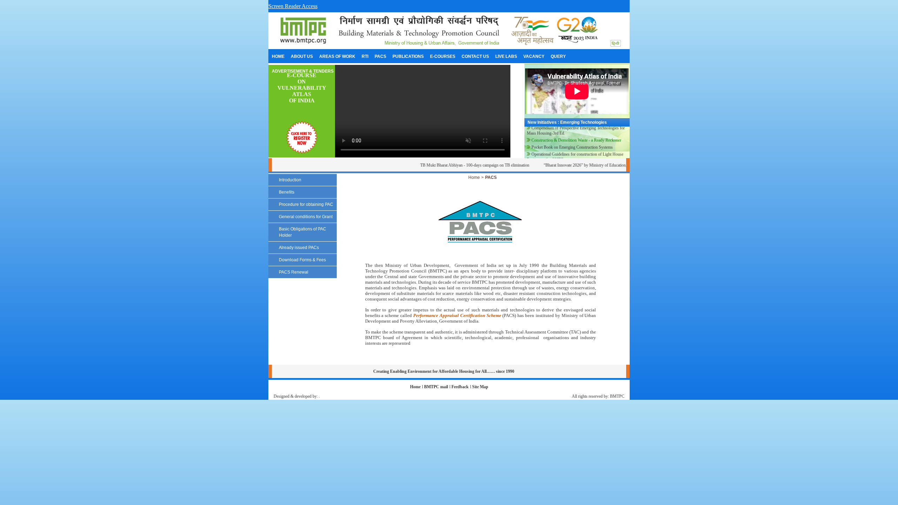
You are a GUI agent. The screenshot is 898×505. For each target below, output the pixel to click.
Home (474, 177)
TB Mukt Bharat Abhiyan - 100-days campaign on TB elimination (463, 165)
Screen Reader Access (292, 6)
